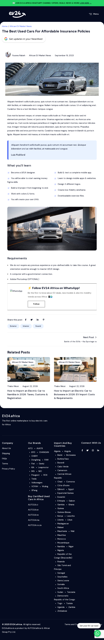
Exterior (13, 326)
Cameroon (62, 470)
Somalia (61, 584)
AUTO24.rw (33, 515)
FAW (46, 459)
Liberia (60, 519)
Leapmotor (43, 467)
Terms (5, 463)
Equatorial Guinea (65, 493)
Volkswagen (36, 482)
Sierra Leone (63, 580)
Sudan (60, 592)
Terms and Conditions (75, 624)
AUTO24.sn (33, 509)
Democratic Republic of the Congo (64, 597)
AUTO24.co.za (34, 525)
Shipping (6, 453)
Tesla (33, 478)
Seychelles (62, 576)
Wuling (45, 486)
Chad (59, 481)
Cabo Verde (63, 466)
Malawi (60, 527)
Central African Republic (62, 476)
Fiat (33, 463)
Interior (26, 326)
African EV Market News (21, 26)
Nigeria (60, 550)
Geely (41, 463)
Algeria (57, 451)
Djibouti (60, 489)
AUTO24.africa (34, 628)
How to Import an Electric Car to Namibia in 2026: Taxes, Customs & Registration (27, 394)
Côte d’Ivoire (63, 485)
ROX (45, 475)
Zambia (71, 607)
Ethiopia (61, 500)
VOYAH (34, 486)
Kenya (60, 516)
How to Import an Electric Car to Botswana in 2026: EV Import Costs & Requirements (74, 394)
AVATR (40, 448)
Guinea (60, 508)
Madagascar (63, 523)
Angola (67, 451)
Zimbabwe (62, 611)
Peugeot (35, 475)
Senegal (61, 573)
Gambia (60, 504)
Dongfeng (35, 459)
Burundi (60, 462)
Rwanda (61, 561)
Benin (59, 455)
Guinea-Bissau (64, 512)
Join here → (85, 3)
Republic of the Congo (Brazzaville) (63, 556)
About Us (6, 448)
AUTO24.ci (33, 504)
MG (33, 471)
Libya (69, 519)
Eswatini (61, 497)
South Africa (63, 588)
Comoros (70, 481)
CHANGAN (44, 452)
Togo (59, 603)
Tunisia (69, 603)
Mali (72, 531)
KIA (32, 467)
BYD (33, 452)
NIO (40, 471)
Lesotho (71, 516)
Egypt (71, 489)
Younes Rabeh (18, 55)
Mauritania (62, 531)
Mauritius (61, 535)
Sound (38, 326)
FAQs (4, 458)
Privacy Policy (8, 468)
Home (5, 26)
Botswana (71, 455)
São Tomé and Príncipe (62, 567)
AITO (30, 448)
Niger (71, 546)
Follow (36, 304)
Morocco (61, 539)
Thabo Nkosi (13, 386)
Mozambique (63, 542)
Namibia (61, 546)
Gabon (72, 500)
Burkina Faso (63, 459)
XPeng (34, 490)
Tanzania (71, 592)
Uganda (60, 607)
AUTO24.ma (33, 520)
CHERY (34, 456)
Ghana (71, 504)
